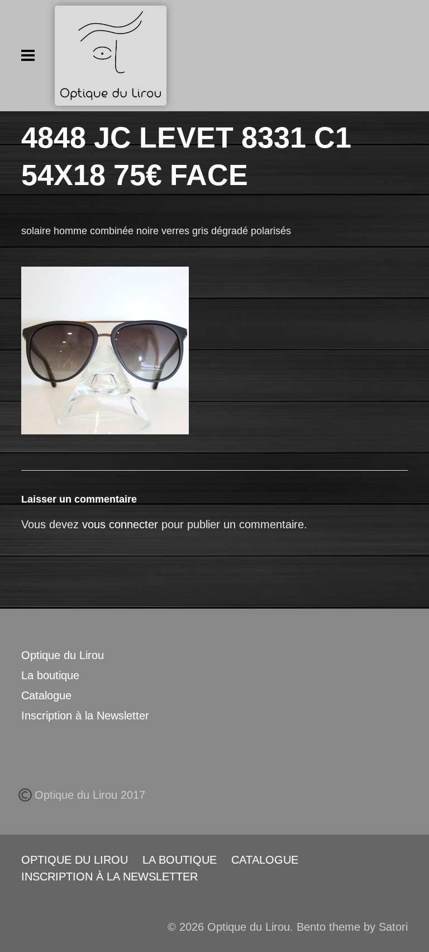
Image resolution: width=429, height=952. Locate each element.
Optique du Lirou (62, 655)
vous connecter (120, 524)
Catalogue (46, 695)
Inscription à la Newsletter (85, 715)
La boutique (50, 675)
